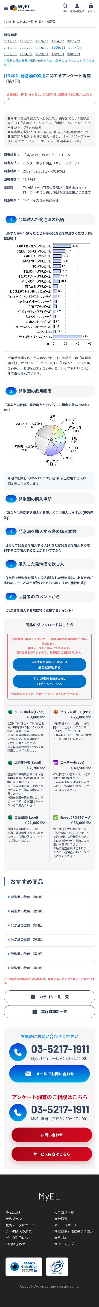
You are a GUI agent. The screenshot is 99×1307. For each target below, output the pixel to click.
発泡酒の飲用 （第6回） (28, 897)
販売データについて (20, 1225)
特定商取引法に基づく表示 (73, 1231)
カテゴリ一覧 (25, 21)
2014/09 (57, 41)
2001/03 (73, 54)
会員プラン (14, 1218)
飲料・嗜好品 (47, 21)
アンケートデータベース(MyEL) (23, 8)
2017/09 (10, 41)
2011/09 (26, 47)
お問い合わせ (15, 1244)
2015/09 (41, 41)
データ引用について (20, 1237)
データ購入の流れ (19, 1231)
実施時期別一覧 (54, 1011)
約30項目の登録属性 (60, 192)
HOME (7, 21)
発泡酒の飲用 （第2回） (28, 954)
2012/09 (10, 47)
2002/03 (57, 54)
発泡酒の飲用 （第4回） (28, 925)
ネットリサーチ (65, 1225)
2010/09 (41, 47)
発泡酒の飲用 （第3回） (28, 939)
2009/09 (58, 47)
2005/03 (10, 54)
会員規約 (60, 1237)
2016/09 (26, 41)
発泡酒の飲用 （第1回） (28, 968)
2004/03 (26, 54)
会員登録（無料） (18, 94)
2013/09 (73, 41)
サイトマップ (64, 1244)
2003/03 (41, 54)
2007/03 (75, 47)
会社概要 (60, 1218)
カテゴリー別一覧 (54, 996)
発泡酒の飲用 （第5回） (28, 911)
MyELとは (13, 1212)
